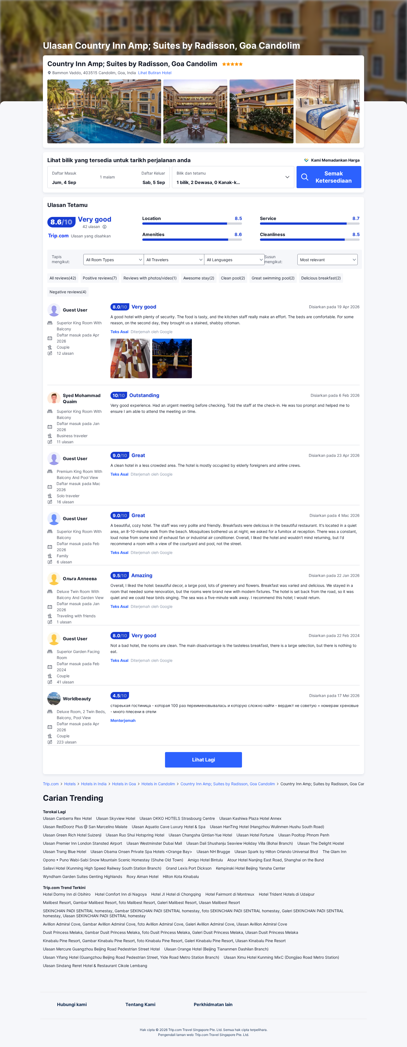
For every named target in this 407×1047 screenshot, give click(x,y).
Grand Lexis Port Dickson (189, 868)
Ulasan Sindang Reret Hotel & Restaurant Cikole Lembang (95, 965)
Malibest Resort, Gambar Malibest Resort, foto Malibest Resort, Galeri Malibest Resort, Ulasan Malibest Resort (141, 902)
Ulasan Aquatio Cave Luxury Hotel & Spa (168, 826)
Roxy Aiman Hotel (142, 876)
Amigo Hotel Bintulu (205, 859)
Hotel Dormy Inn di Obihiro (67, 894)
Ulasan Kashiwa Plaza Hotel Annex (250, 818)
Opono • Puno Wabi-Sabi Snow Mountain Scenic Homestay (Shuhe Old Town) (113, 859)
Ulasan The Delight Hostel (320, 843)
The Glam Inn (334, 851)
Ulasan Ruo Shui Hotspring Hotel (135, 835)
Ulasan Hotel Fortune (255, 835)
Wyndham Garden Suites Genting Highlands (82, 876)
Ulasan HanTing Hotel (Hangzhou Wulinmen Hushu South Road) (267, 826)
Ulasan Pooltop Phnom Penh (303, 835)
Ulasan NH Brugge (213, 851)
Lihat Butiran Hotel (154, 72)
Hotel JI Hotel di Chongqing (176, 894)
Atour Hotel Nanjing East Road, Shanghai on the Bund (275, 859)
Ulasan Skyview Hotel (115, 818)
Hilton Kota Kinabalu (181, 876)
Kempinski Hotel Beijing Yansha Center (250, 868)
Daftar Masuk (64, 173)
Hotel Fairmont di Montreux (229, 894)
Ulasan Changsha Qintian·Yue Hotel (200, 835)
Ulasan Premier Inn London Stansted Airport (82, 843)
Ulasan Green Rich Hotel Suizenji (72, 835)
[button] (358, 9)
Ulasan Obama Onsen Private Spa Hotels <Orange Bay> (141, 851)
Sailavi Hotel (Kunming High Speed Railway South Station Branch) (102, 868)
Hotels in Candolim (158, 783)
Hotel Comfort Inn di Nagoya (121, 894)
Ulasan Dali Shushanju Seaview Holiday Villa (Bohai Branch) (239, 843)
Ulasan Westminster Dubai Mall (154, 843)
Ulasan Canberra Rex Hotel (67, 818)
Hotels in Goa (124, 783)
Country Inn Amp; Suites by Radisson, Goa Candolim (228, 783)
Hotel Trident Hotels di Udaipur (287, 894)
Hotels (70, 783)
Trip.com (51, 783)
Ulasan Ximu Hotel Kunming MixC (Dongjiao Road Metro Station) (281, 957)
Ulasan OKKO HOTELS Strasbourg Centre (177, 818)
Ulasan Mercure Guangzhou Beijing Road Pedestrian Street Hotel (101, 949)
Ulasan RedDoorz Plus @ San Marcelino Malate (85, 826)
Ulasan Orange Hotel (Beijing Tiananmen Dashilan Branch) (216, 949)
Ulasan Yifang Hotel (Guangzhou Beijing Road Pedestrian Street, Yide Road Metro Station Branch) (131, 957)
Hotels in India (94, 783)
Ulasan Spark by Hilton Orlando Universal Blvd (276, 851)
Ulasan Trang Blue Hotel (64, 851)
